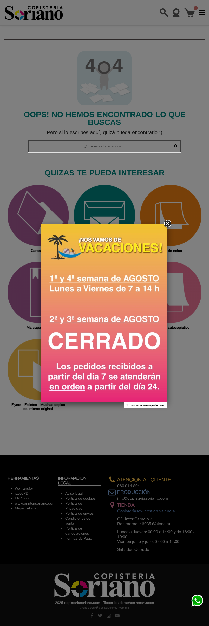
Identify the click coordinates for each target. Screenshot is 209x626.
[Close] (167, 223)
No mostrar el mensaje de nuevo (146, 405)
